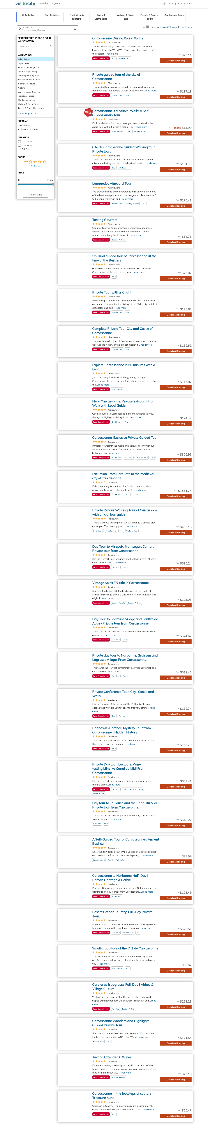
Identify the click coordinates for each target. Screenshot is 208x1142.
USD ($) (43, 3)
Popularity (164, 27)
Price (182, 27)
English (55, 3)
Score (174, 27)
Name (189, 27)
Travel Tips (173, 3)
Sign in (190, 3)
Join (183, 3)
